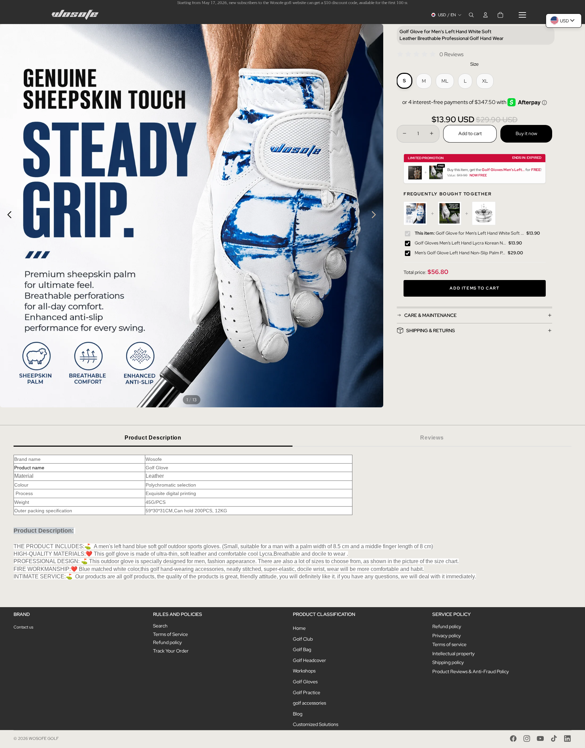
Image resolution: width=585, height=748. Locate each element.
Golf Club (303, 639)
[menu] (522, 14)
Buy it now (526, 133)
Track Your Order (171, 651)
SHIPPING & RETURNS (430, 330)
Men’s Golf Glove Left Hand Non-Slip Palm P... (460, 253)
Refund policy (167, 642)
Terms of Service (170, 634)
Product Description (153, 438)
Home (299, 628)
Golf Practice (306, 692)
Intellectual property (453, 653)
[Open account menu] (485, 14)
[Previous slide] (7, 215)
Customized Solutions (315, 724)
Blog (297, 714)
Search (160, 626)
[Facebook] (513, 738)
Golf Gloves (305, 682)
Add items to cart (474, 288)
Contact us (23, 627)
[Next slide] (375, 215)
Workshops (304, 671)
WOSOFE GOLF (44, 738)
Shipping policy (448, 662)
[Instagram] (527, 738)
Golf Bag (302, 649)
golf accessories (309, 703)
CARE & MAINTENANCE (430, 315)
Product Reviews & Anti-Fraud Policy (470, 671)
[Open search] (471, 14)
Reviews (432, 438)
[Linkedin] (567, 738)
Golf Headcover (309, 660)
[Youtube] (540, 738)
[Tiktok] (554, 738)
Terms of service (449, 644)
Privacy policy (446, 636)
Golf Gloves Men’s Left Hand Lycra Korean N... (460, 243)
